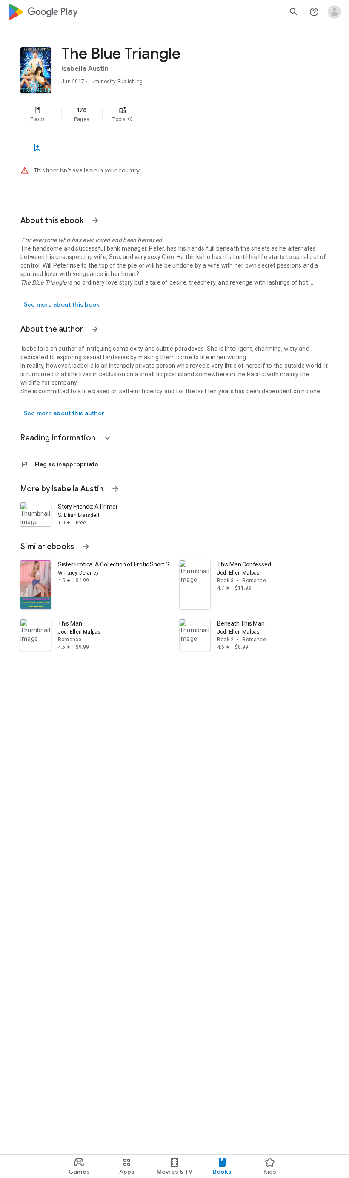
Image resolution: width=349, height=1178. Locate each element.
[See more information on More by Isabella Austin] (115, 489)
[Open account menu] (334, 12)
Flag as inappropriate (59, 464)
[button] (130, 119)
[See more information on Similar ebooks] (86, 546)
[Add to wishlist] (37, 147)
